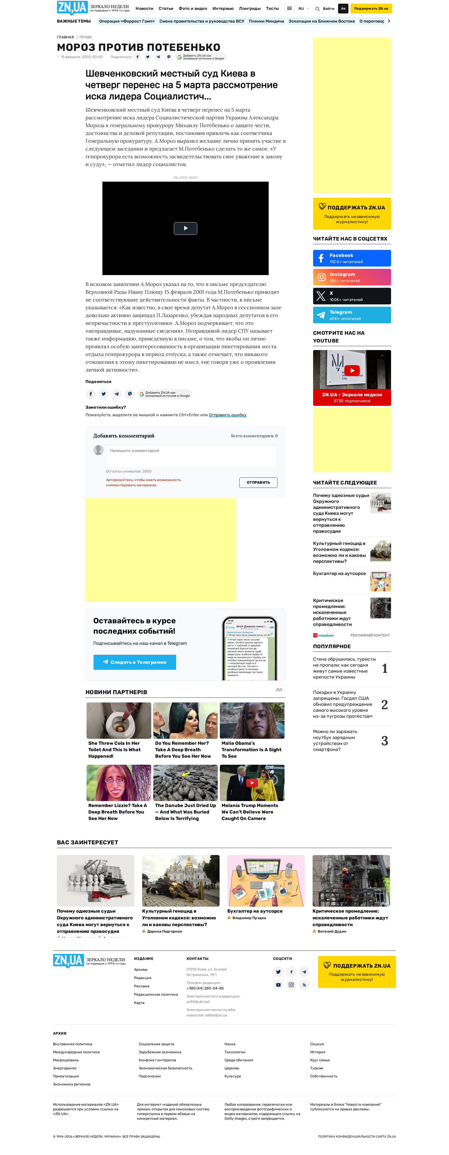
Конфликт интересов (157, 1060)
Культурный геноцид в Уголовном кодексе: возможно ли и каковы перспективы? (339, 552)
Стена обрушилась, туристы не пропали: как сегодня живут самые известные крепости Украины (344, 668)
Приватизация (66, 1076)
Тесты (272, 8)
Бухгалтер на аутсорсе (339, 573)
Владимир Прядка (249, 918)
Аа (343, 8)
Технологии (235, 1052)
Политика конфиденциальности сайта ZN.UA (357, 1136)
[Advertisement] (160, 550)
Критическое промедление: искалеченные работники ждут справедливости (332, 612)
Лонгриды (250, 8)
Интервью (223, 8)
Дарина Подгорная (164, 931)
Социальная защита (156, 1044)
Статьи (166, 8)
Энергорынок (65, 1068)
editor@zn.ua (216, 1015)
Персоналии (150, 1076)
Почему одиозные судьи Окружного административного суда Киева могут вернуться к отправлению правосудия (341, 513)
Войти (328, 8)
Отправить (258, 482)
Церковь (231, 1068)
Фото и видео (193, 8)
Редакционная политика (156, 994)
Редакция (142, 978)
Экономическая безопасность (165, 1068)
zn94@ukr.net (198, 1002)
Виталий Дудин (332, 931)
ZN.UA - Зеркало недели (352, 395)
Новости (144, 8)
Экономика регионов (71, 1084)
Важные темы (74, 21)
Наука (229, 1044)
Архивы (141, 969)
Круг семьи (320, 1060)
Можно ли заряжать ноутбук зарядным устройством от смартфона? (335, 740)
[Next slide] (388, 21)
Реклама (141, 986)
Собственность (323, 1076)
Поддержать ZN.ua (371, 8)
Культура (232, 1076)
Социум (317, 1044)
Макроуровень (66, 1060)
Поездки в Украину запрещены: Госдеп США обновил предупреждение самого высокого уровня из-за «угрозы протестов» (343, 704)
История (317, 1052)
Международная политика (76, 1052)
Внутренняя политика (72, 1044)
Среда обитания (238, 1060)
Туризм (316, 1068)
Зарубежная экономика (160, 1052)
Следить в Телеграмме (139, 662)
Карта (139, 1003)
